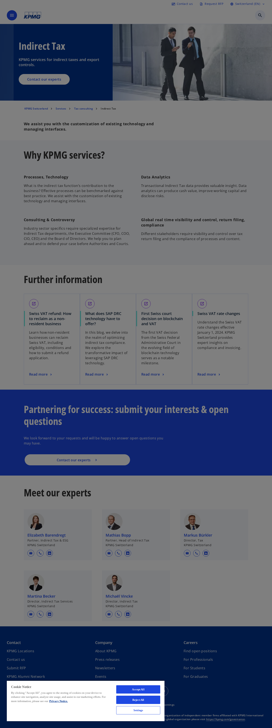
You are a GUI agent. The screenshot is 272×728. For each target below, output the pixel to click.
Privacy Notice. (58, 701)
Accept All (138, 689)
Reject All (138, 699)
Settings (138, 710)
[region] (85, 700)
